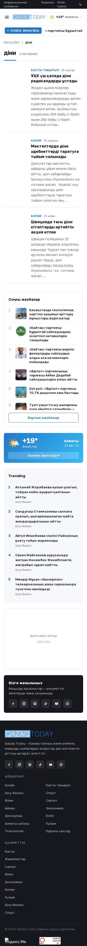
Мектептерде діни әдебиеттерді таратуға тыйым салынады (55, 151)
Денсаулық (13, 816)
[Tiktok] (45, 703)
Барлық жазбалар (43, 418)
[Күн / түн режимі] (80, 4)
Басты (10, 851)
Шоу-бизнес (14, 793)
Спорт (51, 793)
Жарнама (47, 2)
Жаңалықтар (15, 859)
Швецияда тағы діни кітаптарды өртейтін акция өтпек (52, 226)
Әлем (9, 800)
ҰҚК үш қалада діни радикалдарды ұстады (54, 78)
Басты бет (12, 42)
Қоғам (9, 785)
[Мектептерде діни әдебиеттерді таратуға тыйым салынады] (16, 145)
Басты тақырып (58, 785)
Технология (14, 831)
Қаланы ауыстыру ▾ (43, 455)
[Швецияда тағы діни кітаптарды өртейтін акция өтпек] (16, 220)
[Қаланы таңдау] (81, 17)
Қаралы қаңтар (58, 831)
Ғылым (51, 823)
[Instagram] (24, 703)
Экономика (54, 808)
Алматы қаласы (17, 823)
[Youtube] (56, 703)
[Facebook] (13, 703)
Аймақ (10, 808)
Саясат (51, 800)
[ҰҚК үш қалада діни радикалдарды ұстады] (16, 74)
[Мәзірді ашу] (7, 17)
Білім (50, 816)
